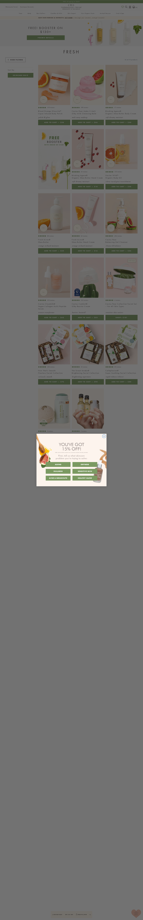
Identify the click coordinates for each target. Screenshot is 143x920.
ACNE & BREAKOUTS (58, 478)
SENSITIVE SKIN (85, 471)
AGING (58, 464)
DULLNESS (58, 471)
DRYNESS (85, 464)
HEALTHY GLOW (85, 478)
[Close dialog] (104, 436)
